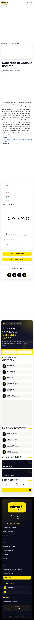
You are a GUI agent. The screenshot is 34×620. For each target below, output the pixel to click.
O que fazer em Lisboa (13, 523)
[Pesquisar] (27, 3)
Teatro (6, 539)
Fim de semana (25, 352)
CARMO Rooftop (15, 70)
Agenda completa (10, 352)
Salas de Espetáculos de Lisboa (13, 569)
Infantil (6, 543)
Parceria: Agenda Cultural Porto (17, 608)
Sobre (7, 597)
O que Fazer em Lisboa (14, 616)
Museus (6, 566)
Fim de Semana (8, 531)
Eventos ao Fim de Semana (14, 246)
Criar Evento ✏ (8, 577)
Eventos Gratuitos (9, 550)
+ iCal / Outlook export (17, 259)
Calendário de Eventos (10, 527)
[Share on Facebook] (9, 275)
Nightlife (6, 558)
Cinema (9, 244)
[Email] (24, 275)
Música (6, 535)
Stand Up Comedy (9, 546)
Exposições (7, 562)
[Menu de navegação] (31, 3)
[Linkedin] (19, 275)
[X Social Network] (14, 275)
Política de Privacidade (10, 601)
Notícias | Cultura (9, 573)
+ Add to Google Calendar (17, 253)
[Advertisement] (17, 24)
